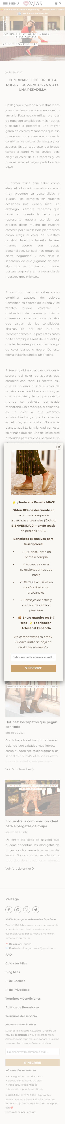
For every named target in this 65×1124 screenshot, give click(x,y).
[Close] (59, 446)
